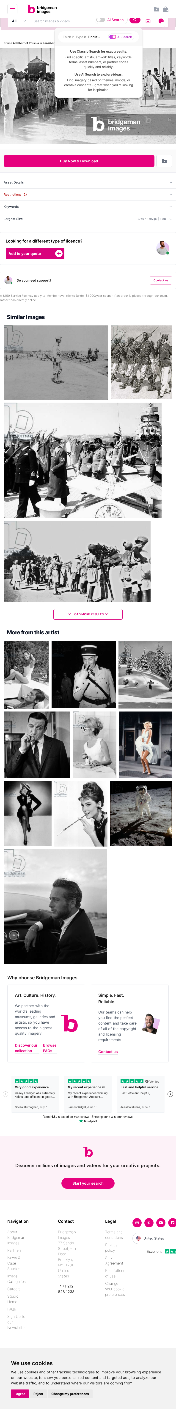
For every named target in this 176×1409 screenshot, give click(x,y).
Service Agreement (114, 1260)
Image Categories (16, 1279)
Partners (14, 1250)
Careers (13, 1289)
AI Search (115, 19)
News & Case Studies (13, 1263)
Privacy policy (111, 1247)
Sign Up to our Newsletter (16, 1322)
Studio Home (12, 1299)
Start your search (88, 1183)
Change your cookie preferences (115, 1289)
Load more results (88, 614)
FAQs (11, 1309)
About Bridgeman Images (16, 1237)
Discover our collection (26, 1048)
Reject (38, 1394)
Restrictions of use (115, 1273)
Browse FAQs (49, 1048)
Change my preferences (70, 1394)
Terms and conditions (114, 1235)
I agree (20, 1394)
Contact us (161, 280)
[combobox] (86, 20)
